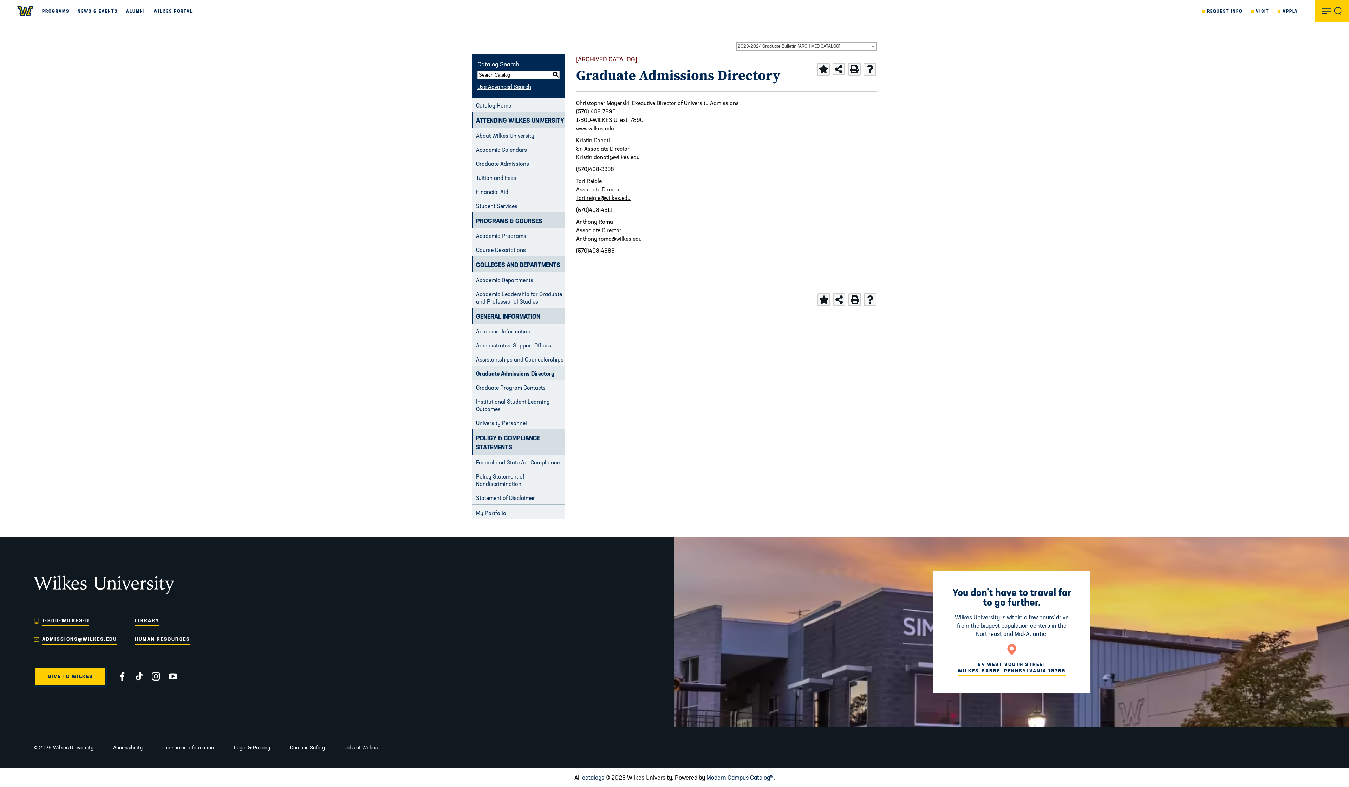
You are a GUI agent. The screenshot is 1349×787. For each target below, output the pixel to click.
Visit (1262, 11)
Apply (1290, 11)
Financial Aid (492, 191)
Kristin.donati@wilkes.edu (608, 157)
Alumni (135, 11)
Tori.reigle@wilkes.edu (603, 197)
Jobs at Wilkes (361, 747)
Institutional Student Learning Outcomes (513, 405)
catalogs (593, 777)
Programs (55, 11)
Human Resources (162, 639)
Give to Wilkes (70, 676)
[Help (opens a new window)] (870, 69)
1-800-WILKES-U (65, 620)
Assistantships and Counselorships (519, 359)
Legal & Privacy (252, 747)
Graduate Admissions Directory (515, 373)
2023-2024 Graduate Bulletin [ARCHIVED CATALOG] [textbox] (789, 46)
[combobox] (806, 46)
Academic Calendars (501, 149)
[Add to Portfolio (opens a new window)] (823, 69)
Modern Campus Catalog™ (740, 777)
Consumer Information (188, 747)
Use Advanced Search (504, 86)
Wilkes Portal (173, 11)
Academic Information (503, 331)
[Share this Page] (839, 69)
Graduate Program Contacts (511, 387)
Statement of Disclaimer (505, 497)
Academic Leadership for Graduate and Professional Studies (519, 298)
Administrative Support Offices (513, 345)
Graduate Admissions (502, 163)
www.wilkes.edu (595, 128)
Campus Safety (307, 747)
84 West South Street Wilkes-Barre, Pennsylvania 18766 (1012, 667)
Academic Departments (504, 280)
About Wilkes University (505, 135)
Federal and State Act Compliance (518, 462)
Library (147, 620)
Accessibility (128, 747)
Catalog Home (493, 105)
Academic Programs (501, 235)
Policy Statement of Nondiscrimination (500, 480)
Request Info (1225, 11)
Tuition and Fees (496, 177)
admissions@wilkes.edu (79, 639)
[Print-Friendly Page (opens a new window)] (854, 69)
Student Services (496, 205)
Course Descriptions (501, 249)
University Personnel (501, 423)
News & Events (98, 11)
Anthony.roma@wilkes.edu (609, 238)
